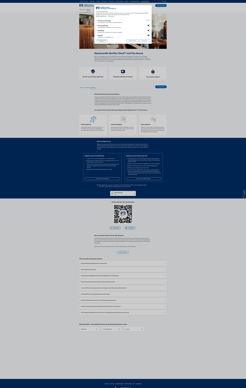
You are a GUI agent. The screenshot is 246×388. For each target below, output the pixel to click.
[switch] (149, 25)
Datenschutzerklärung (101, 16)
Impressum (110, 16)
